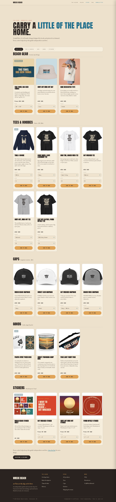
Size (16, 103)
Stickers (51, 49)
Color (39, 103)
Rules (82, 2)
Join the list (51, 450)
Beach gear (19, 49)
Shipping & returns (68, 489)
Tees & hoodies (29, 49)
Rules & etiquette (46, 480)
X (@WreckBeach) (89, 483)
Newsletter (99, 2)
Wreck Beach (17, 2)
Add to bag (23, 111)
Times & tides (45, 483)
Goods (44, 49)
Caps (38, 49)
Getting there (45, 477)
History (44, 486)
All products (66, 477)
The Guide (74, 2)
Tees (64, 480)
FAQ (92, 2)
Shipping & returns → (22, 457)
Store (87, 2)
